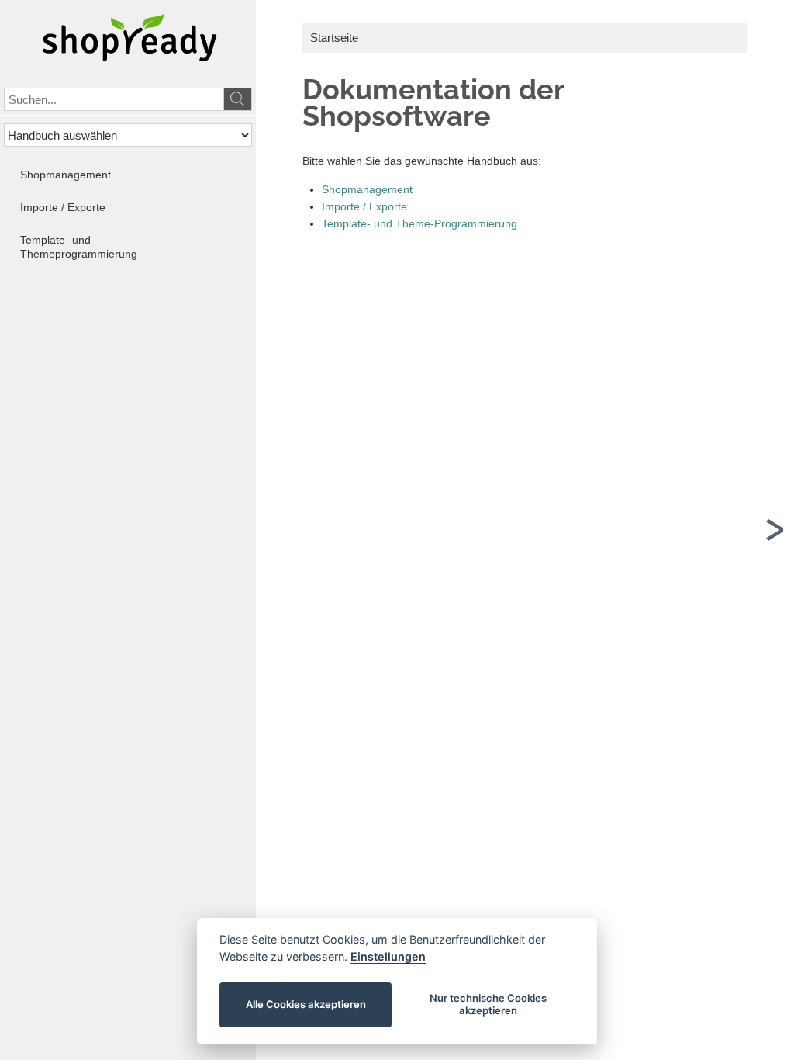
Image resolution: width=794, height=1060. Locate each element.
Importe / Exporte (364, 206)
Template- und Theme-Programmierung (419, 223)
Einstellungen (388, 956)
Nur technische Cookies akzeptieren (488, 1004)
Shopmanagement (367, 189)
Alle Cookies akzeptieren (306, 1004)
